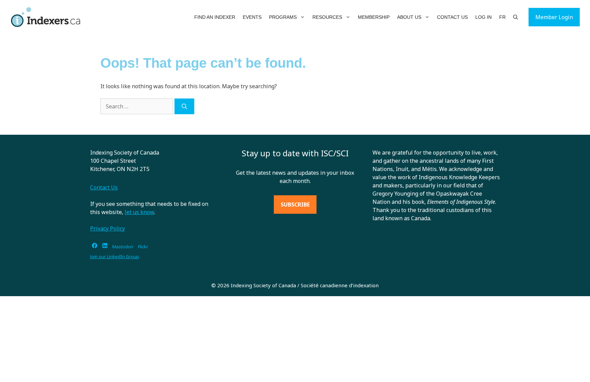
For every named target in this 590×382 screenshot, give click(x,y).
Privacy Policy (107, 228)
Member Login (554, 17)
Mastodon (122, 246)
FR (502, 17)
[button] (303, 17)
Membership (374, 17)
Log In (483, 17)
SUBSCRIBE (295, 204)
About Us (409, 17)
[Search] (184, 106)
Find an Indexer (214, 17)
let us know (139, 212)
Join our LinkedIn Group (114, 256)
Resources (327, 17)
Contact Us (452, 17)
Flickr (143, 246)
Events (252, 17)
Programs (283, 17)
